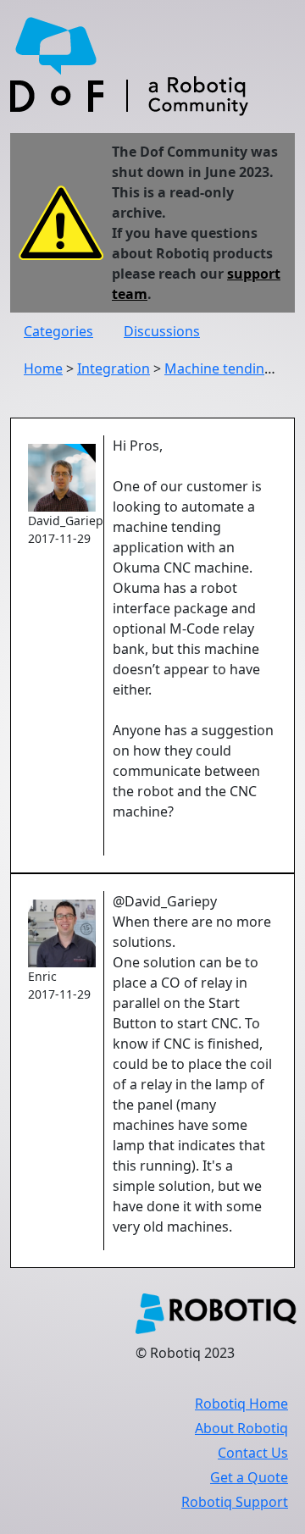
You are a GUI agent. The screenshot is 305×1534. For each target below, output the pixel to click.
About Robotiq (241, 1428)
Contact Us (253, 1452)
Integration (113, 368)
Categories (58, 331)
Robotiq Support (234, 1501)
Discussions (162, 331)
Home (43, 368)
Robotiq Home (241, 1403)
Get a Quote (249, 1477)
